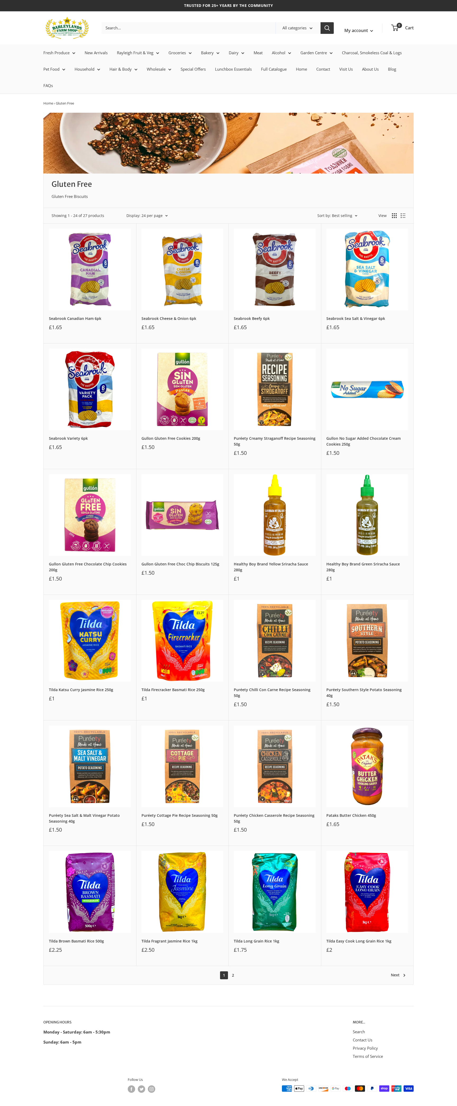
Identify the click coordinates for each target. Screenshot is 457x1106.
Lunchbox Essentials (233, 69)
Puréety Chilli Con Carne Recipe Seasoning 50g (272, 692)
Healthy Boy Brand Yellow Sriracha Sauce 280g (271, 566)
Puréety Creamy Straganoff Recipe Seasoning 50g (275, 441)
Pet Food (51, 69)
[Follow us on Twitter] (141, 1089)
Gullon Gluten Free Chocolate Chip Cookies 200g (88, 566)
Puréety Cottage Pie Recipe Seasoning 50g (179, 815)
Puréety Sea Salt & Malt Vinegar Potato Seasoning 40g (84, 818)
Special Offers (193, 69)
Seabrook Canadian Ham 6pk (75, 318)
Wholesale (156, 69)
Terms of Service (368, 1056)
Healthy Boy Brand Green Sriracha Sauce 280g (363, 566)
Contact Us (362, 1039)
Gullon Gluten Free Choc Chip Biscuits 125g (180, 563)
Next (395, 974)
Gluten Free (65, 103)
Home (301, 69)
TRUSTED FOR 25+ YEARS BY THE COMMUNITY (228, 5)
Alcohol (278, 52)
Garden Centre (313, 52)
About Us (370, 69)
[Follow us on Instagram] (151, 1089)
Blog (392, 69)
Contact (323, 69)
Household (84, 69)
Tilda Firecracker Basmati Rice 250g (173, 689)
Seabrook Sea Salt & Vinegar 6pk (355, 318)
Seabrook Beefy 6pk (252, 318)
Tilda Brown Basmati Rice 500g (76, 941)
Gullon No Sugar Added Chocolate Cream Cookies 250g (363, 441)
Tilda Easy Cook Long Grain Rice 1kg (358, 941)
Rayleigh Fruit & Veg (135, 52)
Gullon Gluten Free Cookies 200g (170, 438)
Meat (258, 52)
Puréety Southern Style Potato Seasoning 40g (364, 692)
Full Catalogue (274, 69)
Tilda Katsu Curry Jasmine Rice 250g (81, 689)
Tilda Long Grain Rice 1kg (256, 941)
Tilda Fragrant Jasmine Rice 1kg (169, 941)
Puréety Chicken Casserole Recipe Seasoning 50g (274, 818)
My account (356, 30)
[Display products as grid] (394, 215)
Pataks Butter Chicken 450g (351, 815)
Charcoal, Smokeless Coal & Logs (372, 52)
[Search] (327, 28)
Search (359, 1031)
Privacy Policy (365, 1048)
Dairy (234, 52)
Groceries (177, 52)
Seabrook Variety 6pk (68, 438)
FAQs (48, 85)
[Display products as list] (403, 215)
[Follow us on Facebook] (131, 1089)
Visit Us (346, 69)
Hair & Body (120, 69)
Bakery (207, 52)
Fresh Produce (56, 52)
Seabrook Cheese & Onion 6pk (168, 318)
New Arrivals (96, 52)
